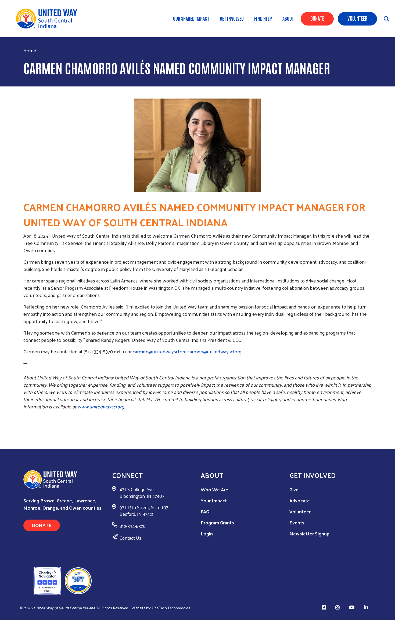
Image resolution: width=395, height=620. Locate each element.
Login (207, 533)
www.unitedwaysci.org (100, 406)
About (288, 18)
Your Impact (214, 500)
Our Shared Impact (191, 18)
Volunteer (357, 17)
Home (29, 50)
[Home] (48, 18)
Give (294, 489)
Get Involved (232, 18)
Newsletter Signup (309, 533)
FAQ (205, 511)
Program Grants (217, 522)
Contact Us (130, 538)
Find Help (263, 18)
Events (296, 522)
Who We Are (214, 489)
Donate (317, 17)
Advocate (299, 500)
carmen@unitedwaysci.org (160, 351)
